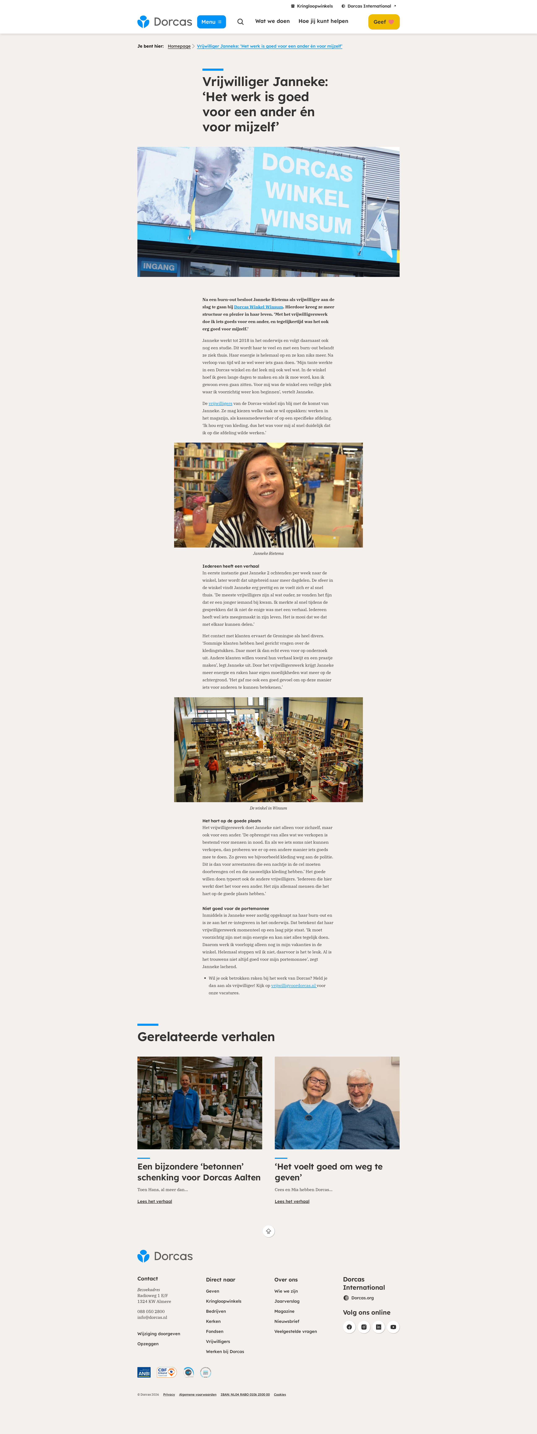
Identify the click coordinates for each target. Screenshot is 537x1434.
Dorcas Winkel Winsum (258, 307)
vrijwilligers (220, 403)
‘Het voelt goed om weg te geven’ (329, 1171)
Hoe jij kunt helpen (323, 21)
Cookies (280, 1394)
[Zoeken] (240, 22)
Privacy (169, 1394)
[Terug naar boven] (269, 1231)
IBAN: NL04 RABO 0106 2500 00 (245, 1394)
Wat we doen (272, 21)
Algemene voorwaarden (197, 1394)
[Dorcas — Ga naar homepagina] (161, 22)
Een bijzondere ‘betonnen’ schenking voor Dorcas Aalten (199, 1171)
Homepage (179, 46)
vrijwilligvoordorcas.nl (294, 985)
